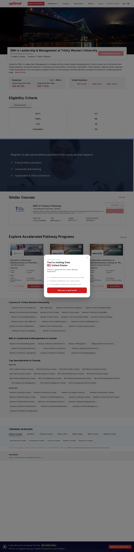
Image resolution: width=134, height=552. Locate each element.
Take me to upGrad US (67, 290)
